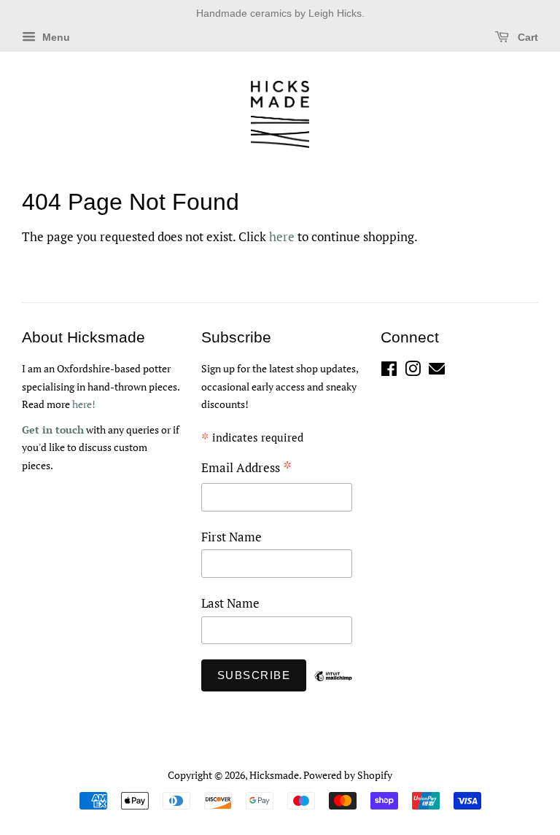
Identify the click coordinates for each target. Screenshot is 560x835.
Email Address (246, 469)
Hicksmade (274, 775)
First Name (231, 536)
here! (84, 404)
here (282, 236)
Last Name (230, 603)
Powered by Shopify (347, 775)
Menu (54, 37)
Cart (526, 37)
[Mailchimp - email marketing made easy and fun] (333, 687)
